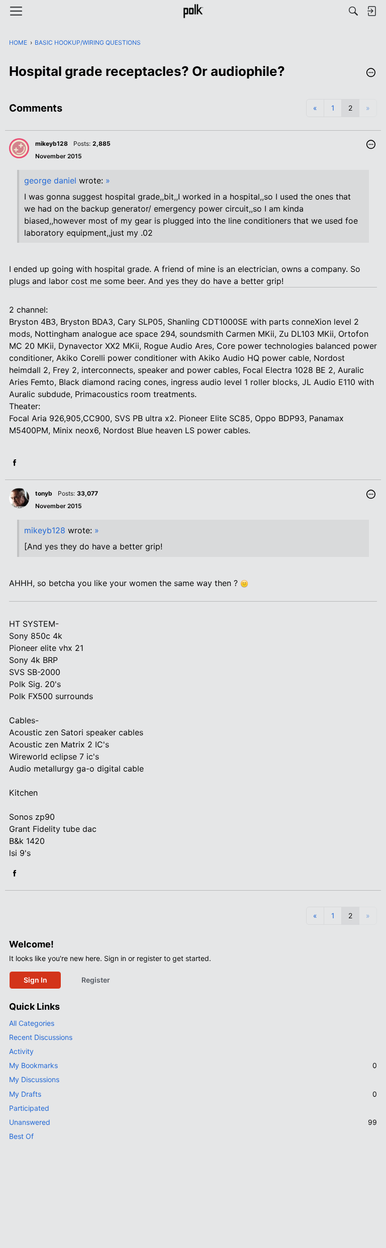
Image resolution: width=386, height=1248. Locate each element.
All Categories (31, 1023)
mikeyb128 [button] (51, 143)
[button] (371, 73)
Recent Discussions (40, 1037)
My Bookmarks (193, 1065)
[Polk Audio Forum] (193, 11)
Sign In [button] (35, 980)
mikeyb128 (44, 530)
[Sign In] (371, 11)
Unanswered (193, 1122)
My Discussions (34, 1079)
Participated (29, 1108)
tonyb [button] (43, 493)
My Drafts (193, 1094)
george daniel (50, 180)
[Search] (353, 11)
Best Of (21, 1136)
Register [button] (95, 980)
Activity (21, 1051)
